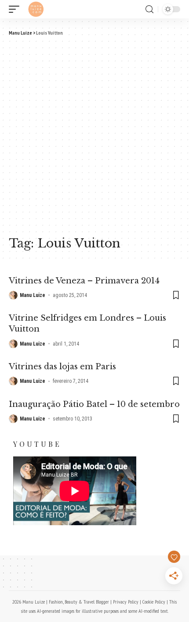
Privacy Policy (125, 601)
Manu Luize (32, 295)
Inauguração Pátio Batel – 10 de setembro (94, 404)
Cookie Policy (153, 601)
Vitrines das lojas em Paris (62, 366)
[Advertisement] (94, 135)
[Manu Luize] (36, 9)
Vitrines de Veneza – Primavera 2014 (84, 281)
